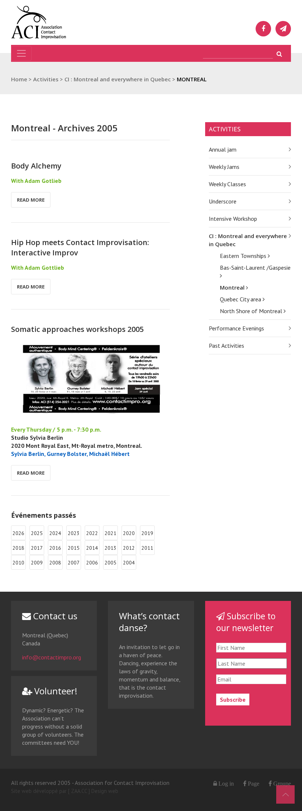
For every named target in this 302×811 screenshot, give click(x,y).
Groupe (281, 783)
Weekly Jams (224, 166)
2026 (18, 533)
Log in (226, 783)
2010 (18, 562)
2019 (147, 533)
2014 (92, 548)
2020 (129, 533)
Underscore (222, 201)
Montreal (233, 287)
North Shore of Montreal (252, 311)
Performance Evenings (236, 328)
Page (252, 783)
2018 (18, 548)
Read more (31, 199)
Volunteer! (54, 691)
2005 (110, 562)
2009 (37, 562)
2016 (55, 548)
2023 (74, 533)
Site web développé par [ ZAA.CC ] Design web (64, 790)
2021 (110, 533)
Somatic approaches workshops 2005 (77, 329)
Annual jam (222, 149)
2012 (129, 548)
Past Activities (226, 345)
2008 (55, 562)
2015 (74, 548)
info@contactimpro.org (51, 657)
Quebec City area (241, 299)
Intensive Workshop (233, 218)
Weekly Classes (227, 184)
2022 (92, 533)
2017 (37, 548)
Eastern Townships (244, 255)
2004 (129, 562)
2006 (92, 562)
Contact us (54, 616)
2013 (110, 548)
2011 (147, 548)
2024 (55, 533)
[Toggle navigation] (21, 53)
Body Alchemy (36, 166)
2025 (37, 533)
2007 (74, 562)
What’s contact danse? (149, 622)
